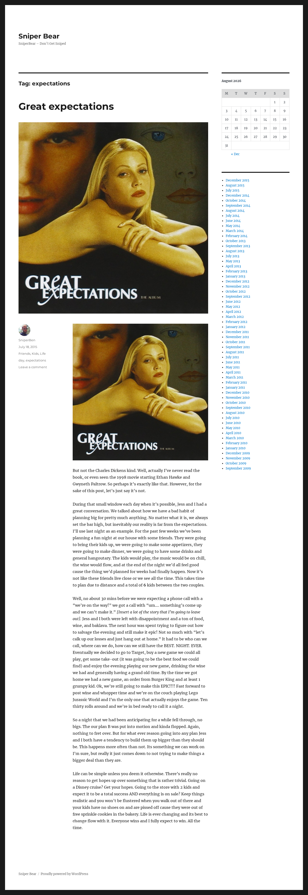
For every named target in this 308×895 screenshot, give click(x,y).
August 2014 (235, 211)
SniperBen (27, 340)
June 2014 (233, 221)
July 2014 (232, 216)
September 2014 (238, 206)
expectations (36, 360)
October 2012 (236, 292)
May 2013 (233, 261)
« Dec (235, 154)
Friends (24, 353)
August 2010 (235, 413)
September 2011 (238, 347)
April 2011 (233, 372)
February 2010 (236, 443)
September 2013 (238, 246)
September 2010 (238, 408)
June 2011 (233, 362)
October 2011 (235, 342)
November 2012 (238, 286)
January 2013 (235, 276)
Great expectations (66, 106)
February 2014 (236, 236)
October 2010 (236, 403)
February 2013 (236, 271)
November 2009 (238, 458)
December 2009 (238, 453)
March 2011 (234, 377)
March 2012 (235, 317)
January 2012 (235, 327)
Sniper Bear (39, 36)
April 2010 (233, 433)
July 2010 (232, 418)
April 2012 (233, 312)
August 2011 (235, 352)
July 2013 (232, 256)
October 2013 (235, 241)
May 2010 (233, 428)
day (21, 360)
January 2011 (235, 388)
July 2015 (232, 190)
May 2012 (233, 307)
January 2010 (235, 448)
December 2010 (237, 393)
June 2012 (233, 302)
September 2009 (238, 468)
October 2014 (236, 201)
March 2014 (235, 231)
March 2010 (235, 438)
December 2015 (237, 180)
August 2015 (235, 185)
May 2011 (233, 367)
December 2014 (237, 195)
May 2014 (233, 226)
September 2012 (238, 297)
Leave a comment (33, 367)
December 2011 (237, 332)
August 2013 (235, 251)
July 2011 (232, 357)
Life (43, 353)
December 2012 (237, 281)
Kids (35, 353)
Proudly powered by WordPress (64, 874)
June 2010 (233, 423)
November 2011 (237, 337)
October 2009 (236, 463)
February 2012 (236, 322)
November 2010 (238, 398)
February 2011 (236, 382)
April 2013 (233, 266)
